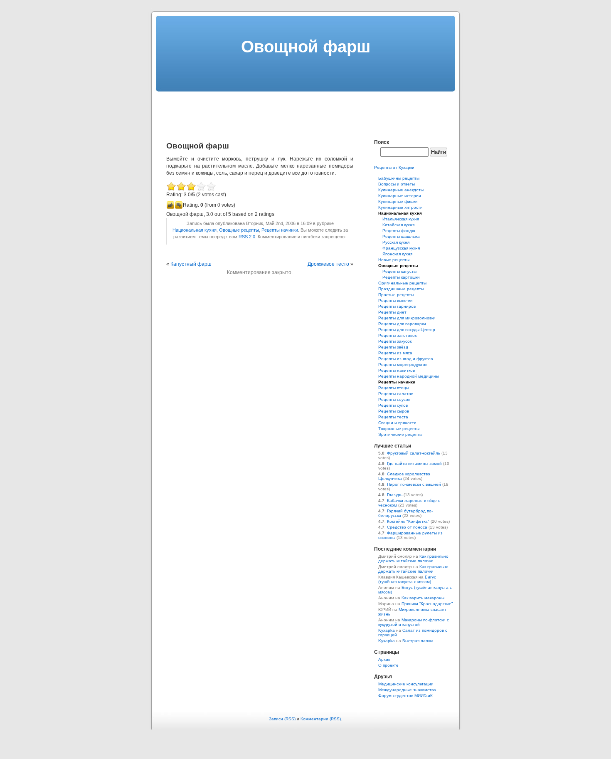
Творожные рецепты (398, 428)
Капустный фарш (191, 264)
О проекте (388, 665)
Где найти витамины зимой (414, 463)
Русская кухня (395, 242)
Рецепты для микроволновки (407, 318)
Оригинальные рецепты (402, 283)
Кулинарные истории (399, 195)
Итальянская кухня (400, 219)
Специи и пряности (397, 422)
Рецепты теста (393, 417)
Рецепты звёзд (393, 347)
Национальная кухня (194, 229)
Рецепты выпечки (395, 300)
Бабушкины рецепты (398, 178)
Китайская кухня (398, 225)
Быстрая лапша (418, 640)
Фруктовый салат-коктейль (413, 453)
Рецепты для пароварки (402, 323)
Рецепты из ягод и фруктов (405, 358)
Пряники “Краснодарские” (427, 603)
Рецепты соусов (394, 399)
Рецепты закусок (394, 341)
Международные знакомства (407, 689)
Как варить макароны (423, 598)
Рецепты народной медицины (408, 376)
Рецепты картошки (401, 277)
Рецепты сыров (393, 411)
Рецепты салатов (395, 393)
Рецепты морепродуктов (402, 364)
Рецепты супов (393, 405)
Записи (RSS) (282, 719)
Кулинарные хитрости (400, 207)
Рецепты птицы (393, 388)
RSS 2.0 (247, 236)
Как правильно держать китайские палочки (413, 558)
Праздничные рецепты (401, 289)
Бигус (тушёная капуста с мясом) (407, 579)
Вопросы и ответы (396, 184)
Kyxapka (386, 630)
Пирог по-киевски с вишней (414, 484)
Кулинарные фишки (398, 201)
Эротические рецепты (400, 434)
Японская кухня (397, 254)
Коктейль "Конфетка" (408, 521)
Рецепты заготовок (397, 335)
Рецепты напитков (396, 370)
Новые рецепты (393, 259)
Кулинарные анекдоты (401, 190)
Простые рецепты (396, 294)
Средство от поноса (407, 527)
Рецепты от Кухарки (394, 167)
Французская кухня (401, 248)
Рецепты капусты (399, 271)
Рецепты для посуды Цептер (406, 329)
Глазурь (394, 494)
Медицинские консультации (406, 684)
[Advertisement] (305, 110)
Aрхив (384, 659)
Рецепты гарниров (397, 306)
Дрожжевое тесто (328, 264)
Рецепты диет (392, 312)
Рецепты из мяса (395, 353)
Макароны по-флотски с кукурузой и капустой (413, 622)
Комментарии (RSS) (321, 719)
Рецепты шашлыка (401, 236)
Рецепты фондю (398, 230)
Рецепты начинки (279, 229)
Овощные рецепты (239, 229)
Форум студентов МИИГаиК (405, 695)
